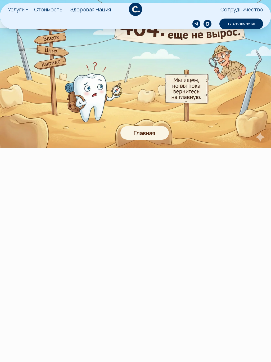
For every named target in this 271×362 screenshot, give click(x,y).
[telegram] (196, 24)
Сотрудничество (241, 9)
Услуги (16, 9)
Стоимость (48, 9)
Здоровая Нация (90, 9)
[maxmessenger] (207, 24)
